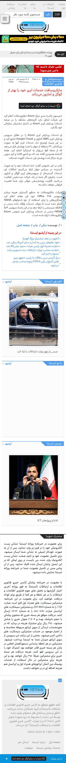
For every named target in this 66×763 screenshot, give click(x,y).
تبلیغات (28, 748)
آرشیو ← (7, 281)
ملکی (43, 225)
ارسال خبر (23, 742)
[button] (33, 758)
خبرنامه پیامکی (11, 6)
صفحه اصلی (23, 225)
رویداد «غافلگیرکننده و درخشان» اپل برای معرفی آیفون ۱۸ (31, 54)
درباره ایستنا (39, 742)
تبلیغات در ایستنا (48, 6)
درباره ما (33, 6)
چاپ (35, 225)
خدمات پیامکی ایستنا (48, 748)
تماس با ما (22, 6)
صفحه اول (62, 6)
